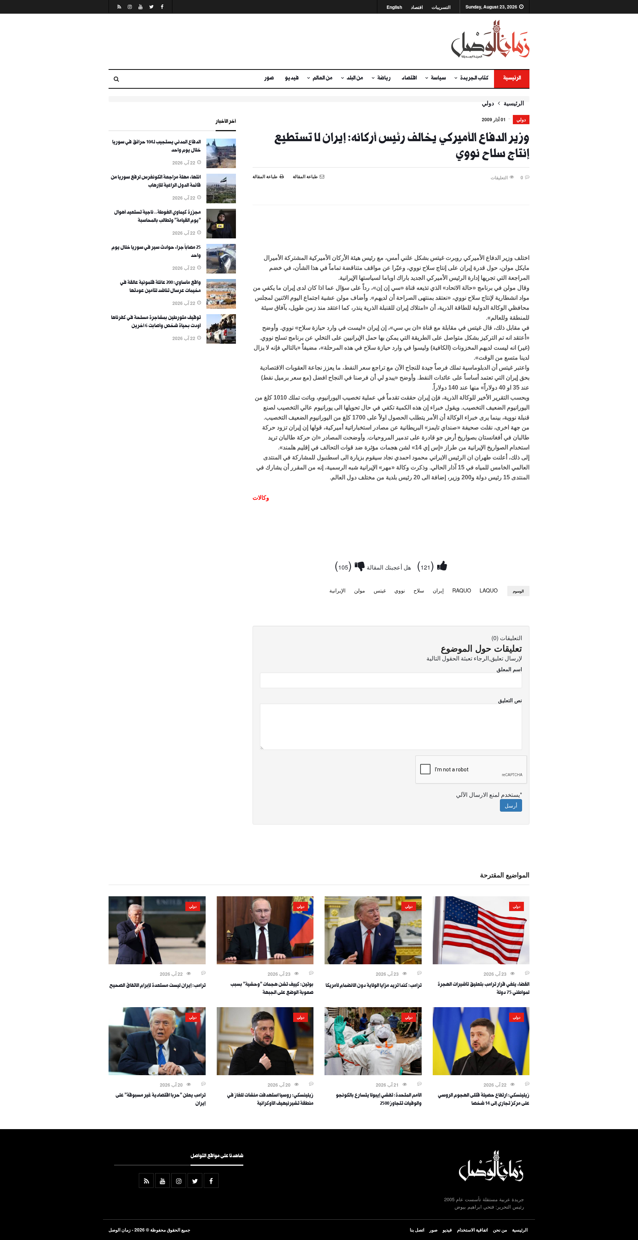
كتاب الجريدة (474, 79)
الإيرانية (337, 590)
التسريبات (441, 7)
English (394, 7)
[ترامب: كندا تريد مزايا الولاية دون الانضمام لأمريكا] (373, 962)
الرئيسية (512, 79)
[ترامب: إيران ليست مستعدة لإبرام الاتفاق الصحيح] (157, 962)
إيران (438, 590)
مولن (359, 590)
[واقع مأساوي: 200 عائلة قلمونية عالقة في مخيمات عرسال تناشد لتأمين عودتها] (221, 306)
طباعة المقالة (265, 176)
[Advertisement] (247, 41)
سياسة (438, 79)
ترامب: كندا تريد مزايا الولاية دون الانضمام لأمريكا (374, 986)
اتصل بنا (417, 1229)
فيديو (292, 79)
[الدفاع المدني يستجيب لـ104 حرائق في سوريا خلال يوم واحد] (221, 166)
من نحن (500, 1229)
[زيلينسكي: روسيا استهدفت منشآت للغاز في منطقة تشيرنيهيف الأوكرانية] (265, 1073)
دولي (488, 103)
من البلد (355, 79)
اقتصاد (417, 7)
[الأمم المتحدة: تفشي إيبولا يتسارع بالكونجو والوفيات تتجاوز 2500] (373, 1073)
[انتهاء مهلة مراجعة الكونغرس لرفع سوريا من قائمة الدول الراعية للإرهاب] (221, 201)
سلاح (419, 590)
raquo (461, 590)
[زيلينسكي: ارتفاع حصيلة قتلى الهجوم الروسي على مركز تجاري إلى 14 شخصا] (481, 1073)
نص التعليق (510, 700)
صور (269, 79)
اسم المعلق (509, 669)
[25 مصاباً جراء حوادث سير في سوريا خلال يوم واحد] (221, 271)
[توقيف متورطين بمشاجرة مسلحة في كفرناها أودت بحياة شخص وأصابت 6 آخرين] (221, 341)
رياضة (384, 79)
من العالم (323, 79)
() (427, 565)
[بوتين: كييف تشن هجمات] (265, 962)
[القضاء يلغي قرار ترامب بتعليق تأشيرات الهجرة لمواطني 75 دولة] (481, 962)
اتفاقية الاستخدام (472, 1229)
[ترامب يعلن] (157, 1073)
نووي (399, 590)
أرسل (511, 805)
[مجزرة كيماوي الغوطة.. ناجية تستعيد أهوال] (221, 236)
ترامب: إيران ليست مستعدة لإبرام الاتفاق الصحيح (157, 986)
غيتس (380, 590)
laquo (489, 590)
